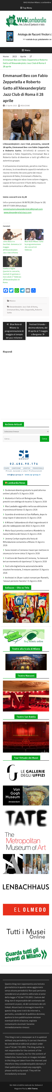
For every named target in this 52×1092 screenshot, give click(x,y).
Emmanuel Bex (13, 309)
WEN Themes (33, 1088)
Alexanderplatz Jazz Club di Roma (23, 306)
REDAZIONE (25, 105)
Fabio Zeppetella (27, 309)
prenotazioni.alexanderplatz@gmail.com (23, 209)
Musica (12, 300)
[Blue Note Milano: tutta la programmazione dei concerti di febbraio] (34, 234)
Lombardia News (16, 482)
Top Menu (27, 7)
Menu (27, 50)
